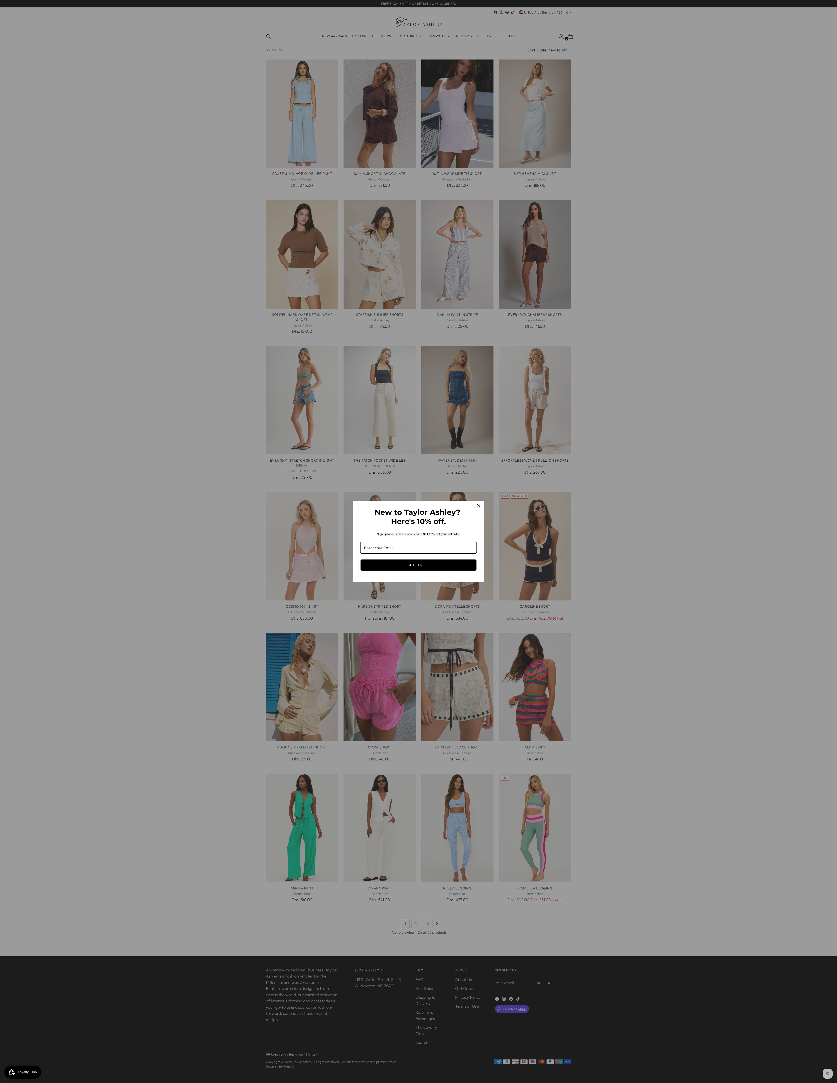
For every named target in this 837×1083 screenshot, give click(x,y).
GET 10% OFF (418, 565)
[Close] (478, 506)
